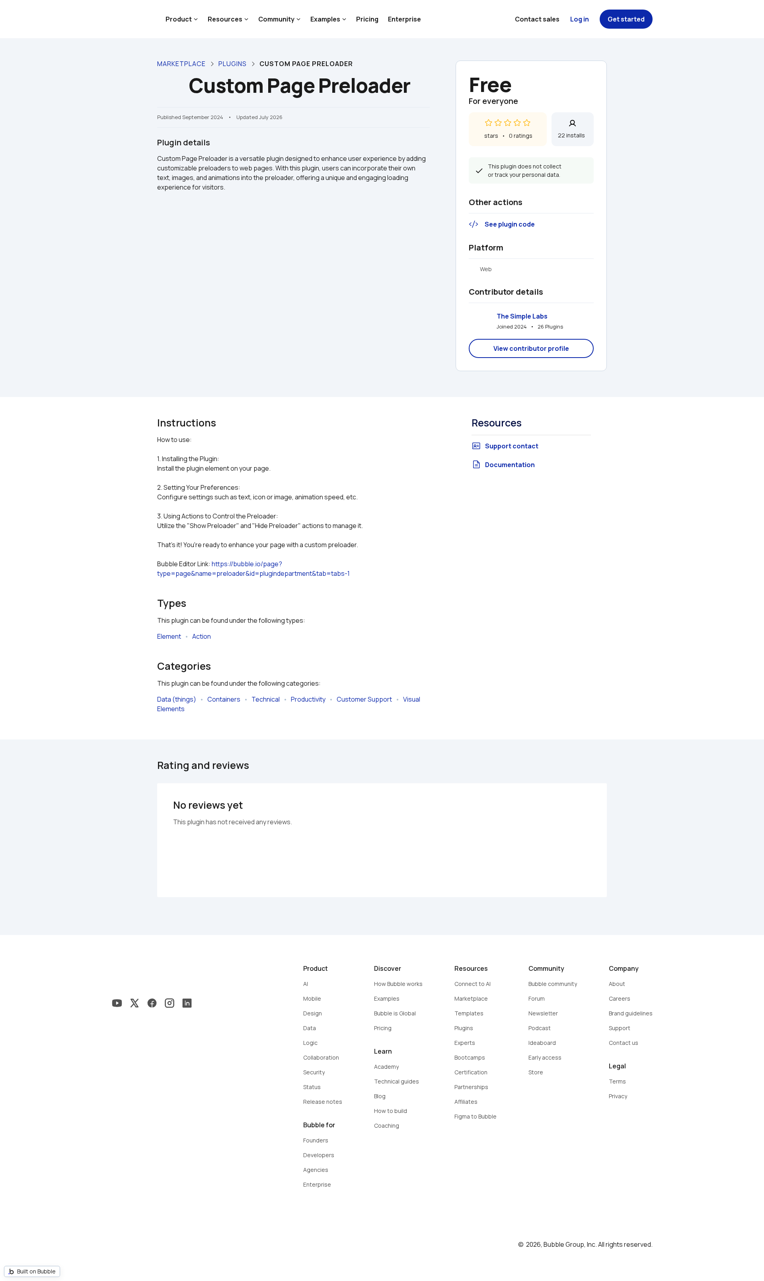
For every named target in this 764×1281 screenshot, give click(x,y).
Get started (626, 19)
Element (169, 636)
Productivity (308, 699)
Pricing (367, 19)
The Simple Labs (522, 316)
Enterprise (404, 19)
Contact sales (537, 19)
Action (201, 636)
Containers (223, 699)
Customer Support (364, 699)
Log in (579, 19)
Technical (265, 699)
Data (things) (176, 699)
